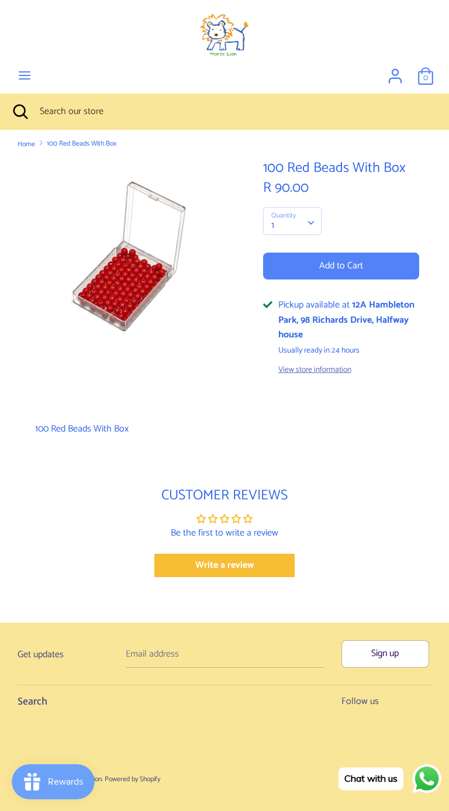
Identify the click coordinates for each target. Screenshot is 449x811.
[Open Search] (20, 111)
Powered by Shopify (132, 779)
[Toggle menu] (24, 75)
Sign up (385, 653)
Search (32, 701)
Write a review (224, 565)
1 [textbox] (272, 225)
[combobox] (292, 221)
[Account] (395, 72)
